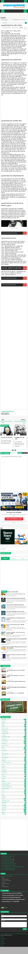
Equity (3, 747)
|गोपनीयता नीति (3, 938)
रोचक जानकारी (4, 807)
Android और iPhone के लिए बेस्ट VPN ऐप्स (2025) (15, 604)
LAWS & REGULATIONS (6, 762)
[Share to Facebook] (7, 431)
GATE (3, 885)
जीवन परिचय (5, 22)
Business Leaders (5, 728)
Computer (4, 734)
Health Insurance (5, 753)
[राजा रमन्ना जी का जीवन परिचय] (6, 430)
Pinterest (8, 414)
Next (25, 430)
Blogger (20, 452)
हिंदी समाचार (4, 814)
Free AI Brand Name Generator (8, 862)
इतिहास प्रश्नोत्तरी (4, 802)
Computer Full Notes (6, 736)
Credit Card (4, 738)
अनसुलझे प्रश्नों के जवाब (5, 800)
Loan (3, 764)
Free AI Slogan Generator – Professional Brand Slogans (13, 866)
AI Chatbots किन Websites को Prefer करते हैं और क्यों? (12, 893)
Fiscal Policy (4, 750)
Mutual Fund (4, 769)
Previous (1, 430)
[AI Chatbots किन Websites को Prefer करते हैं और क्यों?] (4, 670)
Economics (4, 743)
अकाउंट (3, 798)
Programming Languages (7, 876)
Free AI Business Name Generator (9, 865)
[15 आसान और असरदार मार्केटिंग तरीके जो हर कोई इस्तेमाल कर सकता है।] (4, 687)
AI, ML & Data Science (6, 880)
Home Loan (4, 755)
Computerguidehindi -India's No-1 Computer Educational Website (13, 933)
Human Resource (5, 757)
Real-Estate (4, 776)
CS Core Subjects (5, 883)
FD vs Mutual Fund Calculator (8, 860)
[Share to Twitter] (9, 431)
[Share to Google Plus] (11, 431)
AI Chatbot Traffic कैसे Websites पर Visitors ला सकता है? (12, 895)
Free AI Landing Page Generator (8, 869)
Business (3, 726)
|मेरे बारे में (2, 936)
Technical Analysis (5, 788)
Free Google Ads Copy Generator (8, 868)
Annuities (3, 721)
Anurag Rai (3, 548)
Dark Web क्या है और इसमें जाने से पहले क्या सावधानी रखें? (15, 598)
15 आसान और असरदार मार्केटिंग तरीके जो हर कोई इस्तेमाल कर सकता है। (13, 899)
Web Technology (5, 879)
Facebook (2, 414)
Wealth (3, 795)
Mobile (3, 767)
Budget (3, 724)
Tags (23, 558)
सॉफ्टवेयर (3, 812)
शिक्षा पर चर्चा (4, 809)
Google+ (6, 414)
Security (3, 779)
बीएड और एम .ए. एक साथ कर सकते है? (12, 591)
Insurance (4, 759)
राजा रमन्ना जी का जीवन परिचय (7, 437)
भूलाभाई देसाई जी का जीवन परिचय (11, 25)
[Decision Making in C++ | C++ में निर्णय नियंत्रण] (4, 693)
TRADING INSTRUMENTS (7, 786)
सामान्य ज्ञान (3, 810)
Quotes (3, 774)
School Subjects (5, 886)
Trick (3, 793)
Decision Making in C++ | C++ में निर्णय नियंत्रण (15, 693)
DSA (3, 877)
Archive (13, 558)
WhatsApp (4, 797)
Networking (4, 771)
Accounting (4, 719)
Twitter (4, 414)
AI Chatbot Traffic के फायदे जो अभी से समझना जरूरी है (16, 681)
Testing (3, 790)
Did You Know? (5, 741)
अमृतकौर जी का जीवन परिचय (14, 268)
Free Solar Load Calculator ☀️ (8, 859)
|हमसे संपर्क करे (3, 943)
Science (3, 778)
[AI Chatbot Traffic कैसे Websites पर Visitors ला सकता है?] (4, 676)
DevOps (3, 882)
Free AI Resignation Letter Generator (9, 863)
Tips (2, 791)
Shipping (3, 781)
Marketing (4, 766)
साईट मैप (2, 945)
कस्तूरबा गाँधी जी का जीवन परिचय (11, 278)
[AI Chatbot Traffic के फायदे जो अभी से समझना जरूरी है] (4, 682)
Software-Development (6, 783)
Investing (3, 760)
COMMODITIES (5, 731)
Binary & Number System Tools (8, 856)
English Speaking (5, 745)
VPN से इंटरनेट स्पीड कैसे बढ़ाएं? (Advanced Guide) (15, 611)
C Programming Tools (6, 857)
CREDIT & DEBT (5, 733)
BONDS (3, 722)
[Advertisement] (14, 106)
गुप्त (6, 52)
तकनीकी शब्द (4, 805)
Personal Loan (4, 772)
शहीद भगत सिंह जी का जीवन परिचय (11, 233)
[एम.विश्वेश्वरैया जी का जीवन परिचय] (20, 430)
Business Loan (5, 729)
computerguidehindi (7, 27)
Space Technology (5, 785)
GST (2, 752)
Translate (24, 19)
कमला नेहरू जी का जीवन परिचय (11, 284)
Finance (3, 748)
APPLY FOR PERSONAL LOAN (14, 518)
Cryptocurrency (5, 740)
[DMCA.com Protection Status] (4, 908)
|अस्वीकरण (2, 941)
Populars (5, 558)
